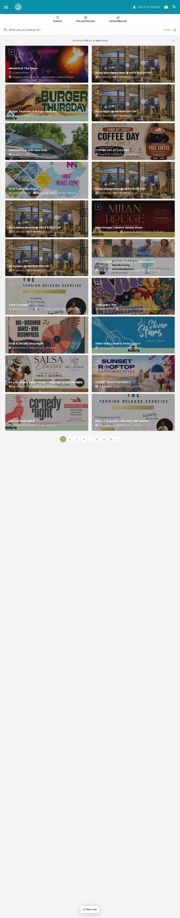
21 (97, 439)
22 (104, 439)
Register (155, 6)
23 (111, 439)
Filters (167, 29)
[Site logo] (18, 7)
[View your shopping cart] (166, 7)
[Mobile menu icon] (6, 7)
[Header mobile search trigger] (174, 7)
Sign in (142, 6)
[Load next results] (173, 40)
